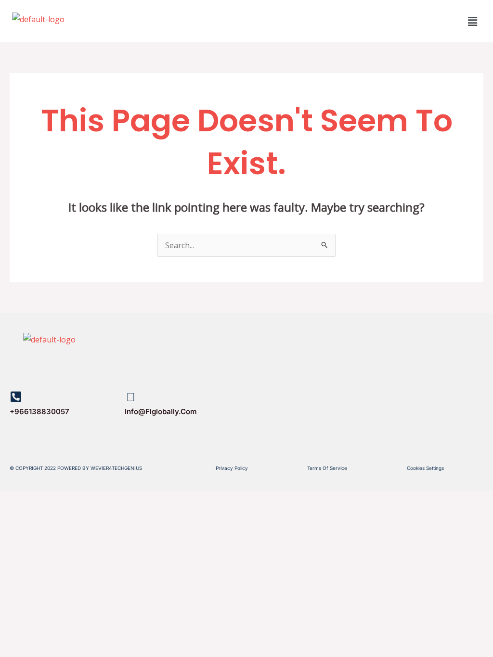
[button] (473, 21)
